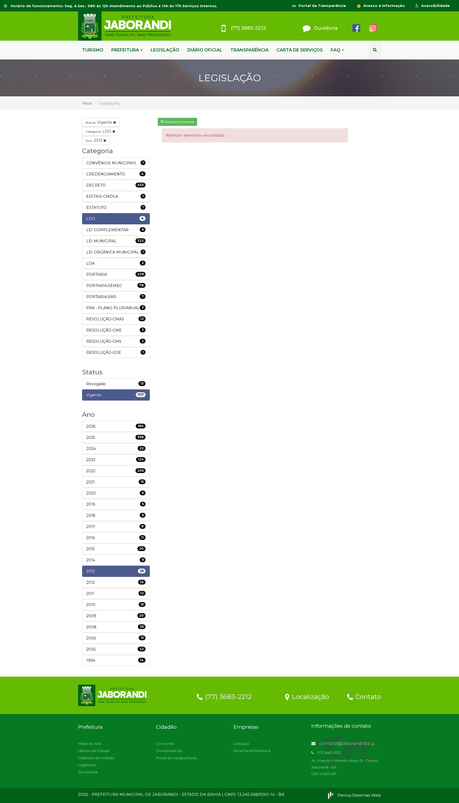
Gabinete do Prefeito (96, 758)
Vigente (99, 122)
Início (87, 103)
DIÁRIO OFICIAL (204, 50)
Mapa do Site (89, 743)
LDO (99, 131)
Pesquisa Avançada (179, 122)
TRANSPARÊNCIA (249, 50)
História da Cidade (94, 751)
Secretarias (88, 772)
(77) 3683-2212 (227, 696)
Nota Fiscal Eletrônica (251, 751)
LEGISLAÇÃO (165, 50)
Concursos (165, 743)
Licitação (241, 743)
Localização (309, 696)
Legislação (87, 765)
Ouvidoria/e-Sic (169, 751)
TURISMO (92, 50)
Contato (367, 696)
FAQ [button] (336, 50)
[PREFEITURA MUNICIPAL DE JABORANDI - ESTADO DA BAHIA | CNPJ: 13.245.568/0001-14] (126, 26)
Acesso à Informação (383, 5)
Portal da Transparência (322, 5)
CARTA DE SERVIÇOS (300, 50)
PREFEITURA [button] (125, 50)
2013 (94, 140)
